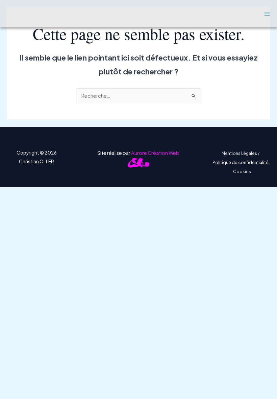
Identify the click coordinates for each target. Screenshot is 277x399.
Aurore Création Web (155, 153)
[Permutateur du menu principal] (267, 14)
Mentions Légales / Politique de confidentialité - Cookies (240, 162)
